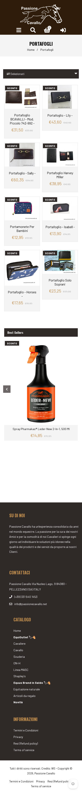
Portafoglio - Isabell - (60, 227)
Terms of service (23, 750)
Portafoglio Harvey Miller (60, 175)
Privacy (18, 737)
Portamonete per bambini (22, 229)
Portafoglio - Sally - (22, 173)
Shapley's (19, 676)
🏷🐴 (24, 637)
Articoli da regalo (24, 696)
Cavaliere (19, 643)
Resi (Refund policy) (25, 743)
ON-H (16, 663)
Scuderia (19, 656)
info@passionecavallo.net (30, 604)
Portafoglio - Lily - (60, 115)
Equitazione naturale (26, 689)
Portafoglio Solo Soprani (60, 282)
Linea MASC (20, 670)
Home (30, 49)
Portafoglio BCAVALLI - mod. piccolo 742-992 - (22, 119)
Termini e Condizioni (25, 730)
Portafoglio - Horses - (22, 294)
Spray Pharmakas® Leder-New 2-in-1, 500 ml (41, 429)
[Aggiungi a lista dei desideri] (35, 88)
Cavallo (18, 650)
